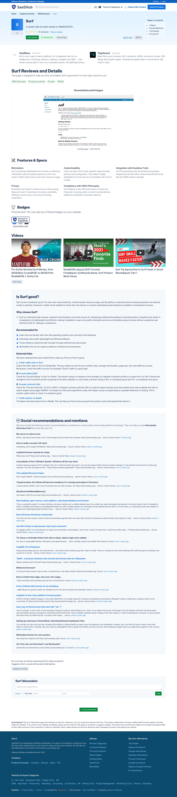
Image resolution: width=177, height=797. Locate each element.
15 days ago (126, 437)
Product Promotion (20, 763)
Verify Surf (127, 37)
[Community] (100, 6)
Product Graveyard (137, 759)
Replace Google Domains (139, 766)
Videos (152, 25)
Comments (154, 31)
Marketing (46, 783)
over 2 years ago (123, 467)
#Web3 (60, 81)
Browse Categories (98, 743)
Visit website (32, 37)
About (52, 763)
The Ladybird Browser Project (30, 473)
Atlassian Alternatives (138, 755)
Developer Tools (33, 780)
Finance (137, 783)
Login (164, 1)
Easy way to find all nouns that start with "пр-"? (38, 607)
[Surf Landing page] (88, 120)
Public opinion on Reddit (30, 398)
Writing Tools (88, 783)
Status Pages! (95, 755)
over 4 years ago (73, 638)
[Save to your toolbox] (17, 33)
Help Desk (22, 783)
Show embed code (20, 226)
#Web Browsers (19, 81)
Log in (18, 693)
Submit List (94, 763)
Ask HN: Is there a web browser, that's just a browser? (41, 526)
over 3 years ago (122, 541)
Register (156, 1)
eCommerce (70, 783)
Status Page (61, 37)
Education (147, 783)
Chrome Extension (97, 751)
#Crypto (51, 81)
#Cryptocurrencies (36, 81)
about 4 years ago (78, 615)
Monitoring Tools (124, 783)
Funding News (95, 759)
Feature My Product (136, 7)
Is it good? (154, 34)
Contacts (35, 763)
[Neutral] (20, 223)
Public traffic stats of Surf (31, 362)
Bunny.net (62, 790)
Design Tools (48, 780)
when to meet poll (115, 790)
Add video (17, 282)
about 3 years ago (89, 495)
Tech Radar (133, 743)
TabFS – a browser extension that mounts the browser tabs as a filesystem (51, 558)
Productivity (34, 783)
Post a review (56, 32)
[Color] (14, 223)
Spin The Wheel (89, 790)
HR (79, 783)
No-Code (19, 780)
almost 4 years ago (79, 580)
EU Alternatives (135, 770)
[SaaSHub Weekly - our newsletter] (95, 6)
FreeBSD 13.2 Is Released (28, 547)
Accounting (58, 783)
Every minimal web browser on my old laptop (37, 586)
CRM (13, 783)
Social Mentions (156, 28)
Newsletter (94, 766)
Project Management (105, 783)
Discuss (44, 763)
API (58, 763)
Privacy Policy (27, 790)
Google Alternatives (137, 751)
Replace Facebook (136, 747)
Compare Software (97, 747)
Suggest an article (20, 669)
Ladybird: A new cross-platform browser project (38, 595)
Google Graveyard (136, 763)
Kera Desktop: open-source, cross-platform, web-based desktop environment (52, 500)
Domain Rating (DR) (28, 373)
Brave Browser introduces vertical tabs (34, 514)
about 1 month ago (94, 447)
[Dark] (26, 223)
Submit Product (157, 7)
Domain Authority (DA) (29, 384)
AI (12, 780)
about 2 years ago (78, 456)
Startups (41, 1)
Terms (39, 790)
